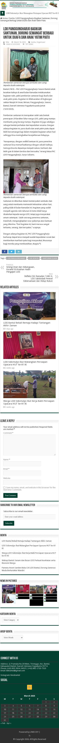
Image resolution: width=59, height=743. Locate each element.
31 (5, 720)
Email (6, 469)
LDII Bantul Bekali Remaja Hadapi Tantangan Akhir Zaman (27, 541)
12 (21, 709)
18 (13, 713)
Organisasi (41, 42)
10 (5, 709)
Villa (7, 42)
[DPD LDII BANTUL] (29, 4)
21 (38, 713)
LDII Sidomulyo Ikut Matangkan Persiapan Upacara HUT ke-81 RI (25, 363)
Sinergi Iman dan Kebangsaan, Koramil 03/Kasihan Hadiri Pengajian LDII (20, 268)
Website (6, 478)
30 (54, 716)
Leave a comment (13, 44)
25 (13, 716)
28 (38, 716)
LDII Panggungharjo (16, 258)
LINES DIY (34, 732)
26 (21, 716)
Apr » (9, 723)
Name (6, 459)
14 (38, 709)
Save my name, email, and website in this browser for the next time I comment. (29, 488)
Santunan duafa (50, 258)
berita (12, 18)
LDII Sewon (34, 258)
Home (5, 18)
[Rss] (29, 687)
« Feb (3, 723)
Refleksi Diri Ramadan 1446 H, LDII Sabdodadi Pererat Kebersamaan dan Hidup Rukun (38, 277)
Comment (8, 433)
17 (5, 713)
